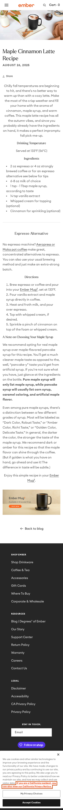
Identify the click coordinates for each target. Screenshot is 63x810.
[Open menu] (6, 5)
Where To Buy (20, 593)
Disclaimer (18, 688)
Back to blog (34, 528)
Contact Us (19, 668)
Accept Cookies (31, 803)
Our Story (17, 629)
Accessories (19, 578)
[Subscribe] (48, 732)
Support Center (22, 637)
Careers (16, 660)
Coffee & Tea (20, 570)
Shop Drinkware (22, 562)
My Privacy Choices (31, 794)
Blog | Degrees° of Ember (28, 621)
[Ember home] (26, 5)
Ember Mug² (29, 289)
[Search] (44, 5)
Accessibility (20, 696)
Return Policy (20, 644)
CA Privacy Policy (23, 704)
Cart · (54, 4)
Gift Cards (18, 585)
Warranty (17, 652)
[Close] (58, 754)
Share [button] (9, 76)
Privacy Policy (20, 711)
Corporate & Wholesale (27, 601)
